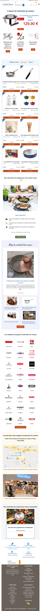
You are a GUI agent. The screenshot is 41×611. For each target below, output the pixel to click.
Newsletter (12, 601)
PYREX (32, 423)
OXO (20, 368)
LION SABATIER (8, 379)
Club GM (12, 590)
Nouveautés (23, 62)
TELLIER (9, 368)
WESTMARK (32, 379)
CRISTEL (20, 401)
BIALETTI (9, 390)
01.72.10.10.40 (28, 595)
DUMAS (20, 423)
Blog (29, 571)
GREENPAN (9, 423)
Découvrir (20, 29)
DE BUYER (20, 346)
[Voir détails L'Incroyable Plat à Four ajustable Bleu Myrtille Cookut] (11, 153)
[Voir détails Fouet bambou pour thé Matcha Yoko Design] (29, 127)
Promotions (12, 600)
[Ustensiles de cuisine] (7, 5)
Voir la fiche (12, 88)
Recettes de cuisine (12, 593)
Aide (13, 603)
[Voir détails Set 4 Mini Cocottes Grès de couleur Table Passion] (29, 100)
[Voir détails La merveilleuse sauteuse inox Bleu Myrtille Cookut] (29, 153)
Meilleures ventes (14, 62)
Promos (31, 62)
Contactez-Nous (28, 570)
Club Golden (12, 592)
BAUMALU (8, 401)
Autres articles (20, 326)
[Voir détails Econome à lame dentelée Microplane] (29, 73)
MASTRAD (20, 357)
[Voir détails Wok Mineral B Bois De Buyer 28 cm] (11, 73)
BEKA (32, 346)
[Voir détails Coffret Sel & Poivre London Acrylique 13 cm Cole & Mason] (11, 100)
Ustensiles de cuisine (28, 573)
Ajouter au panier (11, 117)
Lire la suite (20, 293)
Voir (8, 51)
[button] (23, 5)
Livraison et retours (12, 588)
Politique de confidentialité (28, 576)
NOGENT (20, 412)
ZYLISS (32, 390)
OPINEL (32, 412)
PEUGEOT (31, 357)
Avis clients (28, 579)
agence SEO (16, 608)
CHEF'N (20, 390)
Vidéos (12, 598)
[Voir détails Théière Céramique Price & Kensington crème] (11, 127)
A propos (28, 568)
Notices (12, 595)
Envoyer (20, 535)
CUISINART (32, 368)
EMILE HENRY (8, 412)
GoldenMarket (22, 608)
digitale (10, 608)
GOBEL (20, 379)
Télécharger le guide (20, 237)
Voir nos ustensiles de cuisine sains (20, 232)
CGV (28, 574)
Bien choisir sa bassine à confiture (11, 321)
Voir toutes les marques (20, 427)
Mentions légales (28, 578)
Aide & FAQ (12, 587)
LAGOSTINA (9, 346)
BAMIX (31, 401)
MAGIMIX (9, 357)
